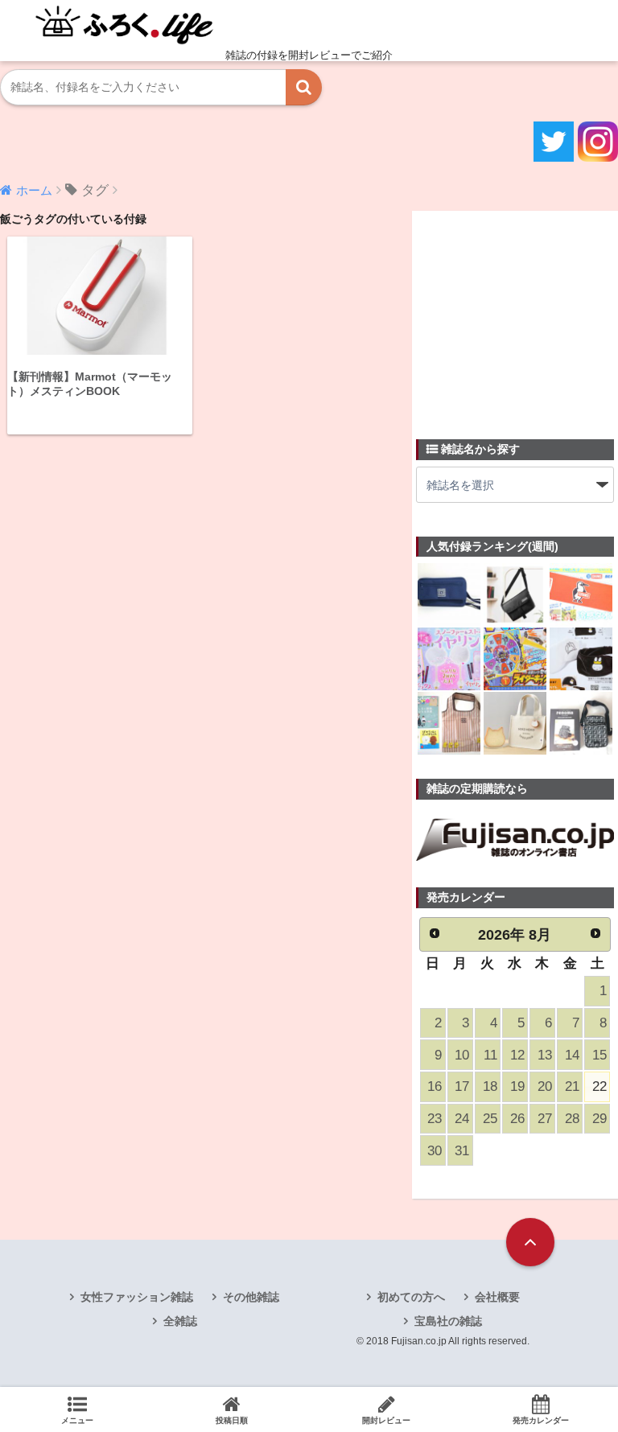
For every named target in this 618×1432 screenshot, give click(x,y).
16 (434, 1086)
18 (490, 1086)
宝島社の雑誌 (448, 1321)
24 (462, 1118)
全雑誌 (180, 1321)
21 (572, 1086)
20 (545, 1086)
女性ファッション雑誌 (136, 1296)
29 (599, 1118)
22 (599, 1086)
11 (490, 1055)
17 (462, 1086)
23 (434, 1118)
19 (517, 1086)
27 (545, 1118)
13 (545, 1055)
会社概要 (497, 1296)
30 (434, 1150)
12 (517, 1055)
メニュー (77, 1420)
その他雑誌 (251, 1296)
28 (572, 1118)
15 (599, 1055)
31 (462, 1150)
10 (462, 1055)
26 (517, 1118)
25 (490, 1118)
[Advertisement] (517, 315)
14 (572, 1055)
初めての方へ (411, 1296)
